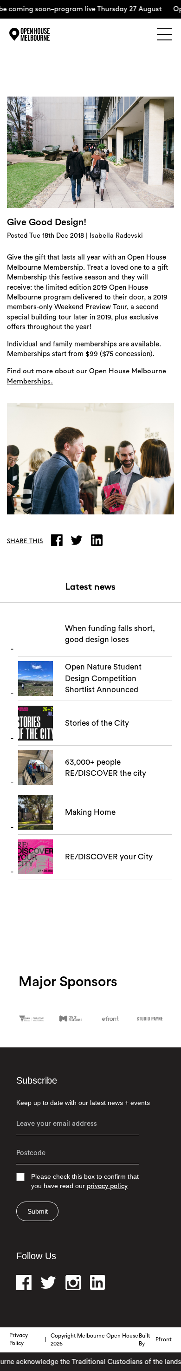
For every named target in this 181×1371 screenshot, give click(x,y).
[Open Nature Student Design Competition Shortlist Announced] (95, 681)
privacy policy (107, 1186)
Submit (37, 1211)
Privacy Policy (18, 1339)
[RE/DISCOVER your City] (95, 859)
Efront (163, 1340)
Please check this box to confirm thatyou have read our (85, 1181)
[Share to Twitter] (79, 540)
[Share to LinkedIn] (99, 540)
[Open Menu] (164, 34)
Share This (25, 541)
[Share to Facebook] (59, 540)
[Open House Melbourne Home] (41, 34)
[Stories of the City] (95, 726)
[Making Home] (95, 815)
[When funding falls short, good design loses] (95, 636)
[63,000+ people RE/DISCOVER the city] (95, 770)
